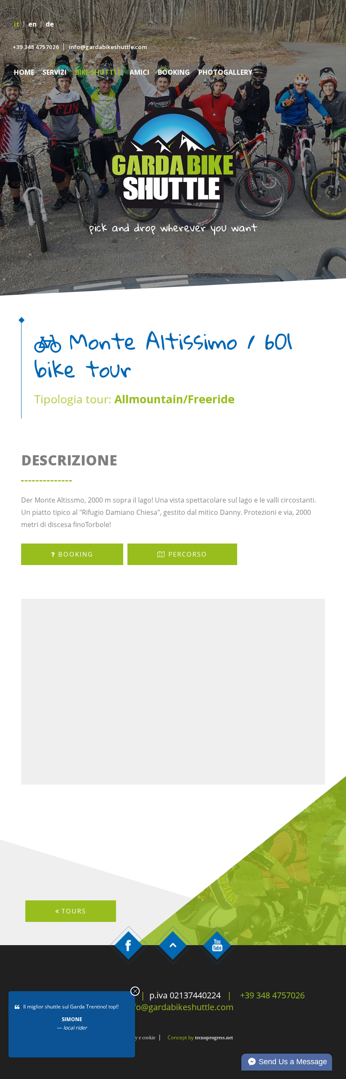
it (16, 24)
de (50, 24)
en (32, 24)
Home (24, 72)
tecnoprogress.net (214, 1038)
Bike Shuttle (98, 72)
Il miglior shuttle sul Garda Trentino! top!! (71, 1006)
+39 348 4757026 (36, 47)
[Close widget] (135, 991)
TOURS (74, 911)
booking (75, 554)
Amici (139, 72)
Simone (72, 1019)
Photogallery (225, 72)
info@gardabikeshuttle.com (108, 47)
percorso (187, 554)
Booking (174, 72)
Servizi (55, 72)
